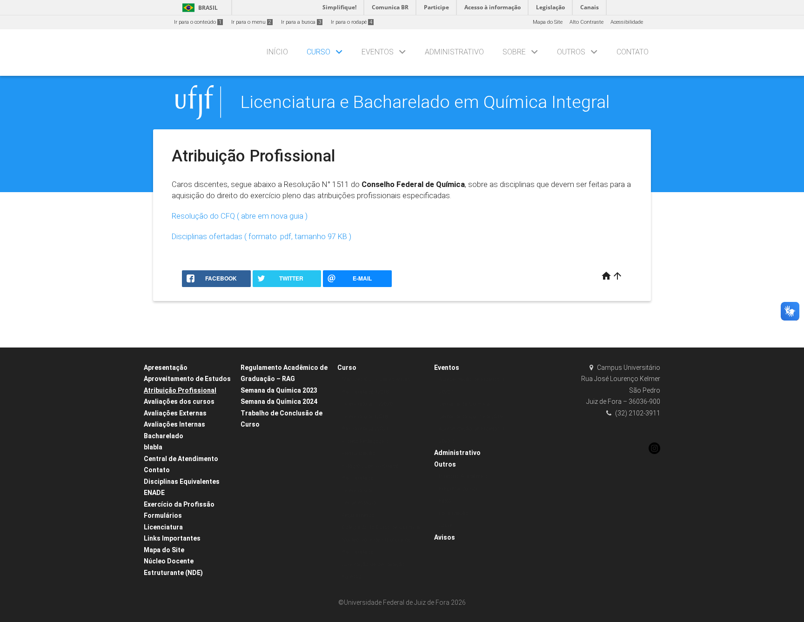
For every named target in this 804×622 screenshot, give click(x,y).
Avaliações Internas (174, 424)
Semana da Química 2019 (470, 417)
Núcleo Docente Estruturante (376, 540)
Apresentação (166, 367)
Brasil (198, 8)
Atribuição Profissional (180, 390)
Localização (453, 513)
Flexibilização (358, 453)
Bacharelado (163, 436)
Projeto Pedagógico (365, 441)
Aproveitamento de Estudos (187, 378)
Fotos (445, 501)
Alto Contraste (586, 22)
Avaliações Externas (175, 413)
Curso (318, 51)
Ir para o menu (251, 22)
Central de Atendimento (181, 458)
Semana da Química (464, 404)
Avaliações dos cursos (179, 401)
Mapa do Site (548, 22)
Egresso (351, 577)
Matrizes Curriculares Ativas (376, 379)
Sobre (514, 51)
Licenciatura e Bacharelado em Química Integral (425, 102)
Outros (571, 51)
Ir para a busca (301, 22)
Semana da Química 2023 (279, 390)
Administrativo (454, 51)
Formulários (163, 515)
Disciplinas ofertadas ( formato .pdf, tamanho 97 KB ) (261, 236)
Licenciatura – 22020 (367, 404)
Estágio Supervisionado (370, 466)
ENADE (154, 492)
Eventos (378, 51)
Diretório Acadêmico (463, 476)
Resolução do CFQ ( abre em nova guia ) (240, 216)
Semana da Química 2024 (279, 401)
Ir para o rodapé (351, 22)
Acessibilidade (626, 22)
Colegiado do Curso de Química (381, 527)
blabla (153, 447)
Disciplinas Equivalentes (182, 481)
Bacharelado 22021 (365, 429)
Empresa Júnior (458, 489)
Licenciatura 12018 (365, 417)
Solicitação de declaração (373, 565)
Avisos (444, 537)
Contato (632, 51)
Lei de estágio (358, 503)
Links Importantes (172, 538)
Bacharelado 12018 (365, 392)
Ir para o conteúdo (197, 22)
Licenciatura (163, 527)
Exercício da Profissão (179, 504)
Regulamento (358, 515)
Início (277, 51)
